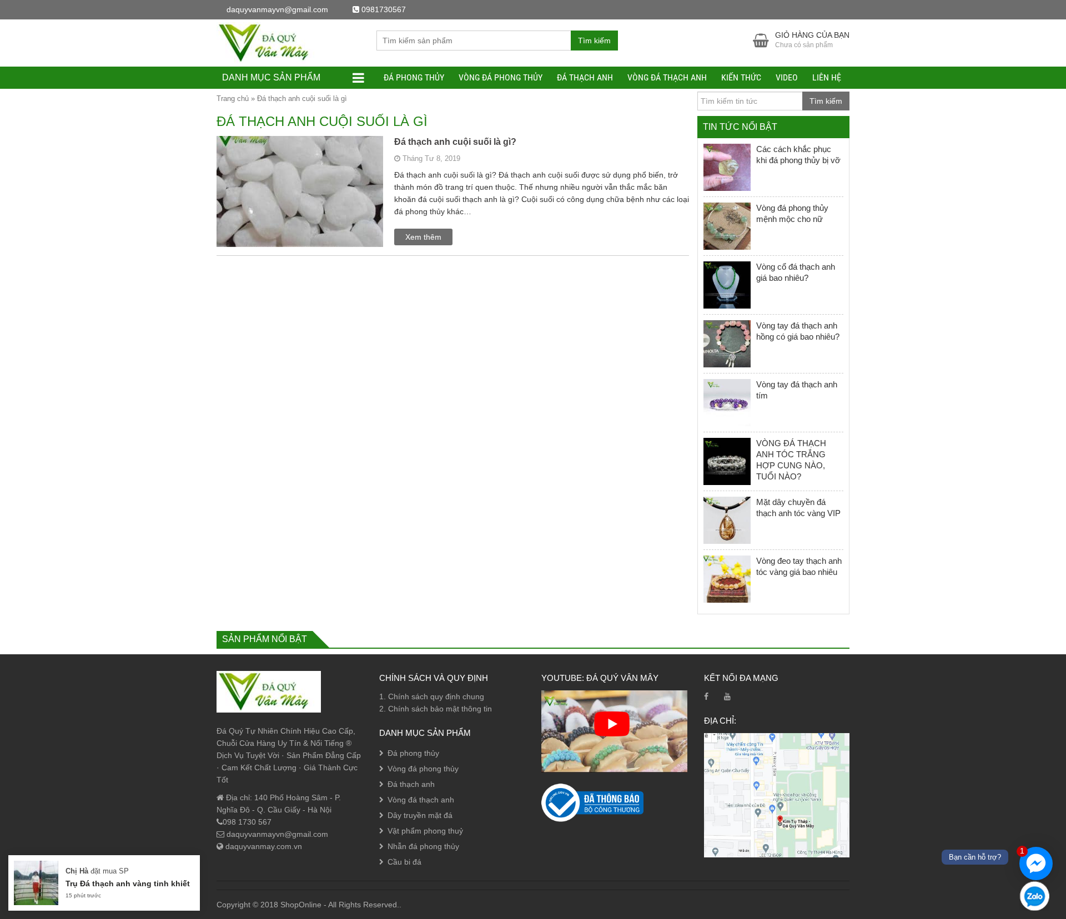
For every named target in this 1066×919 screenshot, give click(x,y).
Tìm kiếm (594, 40)
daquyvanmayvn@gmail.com (276, 834)
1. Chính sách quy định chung (431, 696)
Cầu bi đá (404, 861)
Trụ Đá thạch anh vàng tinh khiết (128, 883)
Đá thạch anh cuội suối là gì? (455, 142)
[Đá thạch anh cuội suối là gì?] (300, 232)
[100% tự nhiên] (269, 42)
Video (787, 77)
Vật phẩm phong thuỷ (425, 830)
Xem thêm (423, 237)
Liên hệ (826, 77)
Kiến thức (741, 77)
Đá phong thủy (414, 77)
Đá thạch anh (585, 77)
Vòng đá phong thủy (500, 77)
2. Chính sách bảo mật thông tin (435, 708)
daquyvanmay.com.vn (262, 846)
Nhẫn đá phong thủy (423, 846)
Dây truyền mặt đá (420, 815)
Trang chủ (233, 98)
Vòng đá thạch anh (667, 77)
